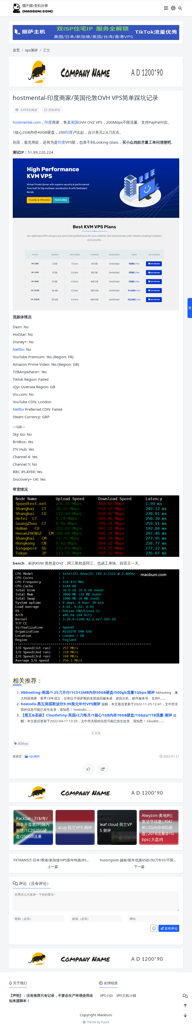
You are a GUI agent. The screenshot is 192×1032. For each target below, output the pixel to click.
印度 (48, 122)
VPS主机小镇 (126, 995)
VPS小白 (106, 995)
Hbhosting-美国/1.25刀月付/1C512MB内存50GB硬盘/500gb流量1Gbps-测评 (88, 692)
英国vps (22, 743)
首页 (16, 50)
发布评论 (171, 928)
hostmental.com (27, 122)
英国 (74, 122)
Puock (105, 1022)
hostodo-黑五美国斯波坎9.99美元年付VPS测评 (61, 703)
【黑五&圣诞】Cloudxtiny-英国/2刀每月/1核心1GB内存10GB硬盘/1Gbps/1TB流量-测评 (97, 714)
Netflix (18, 349)
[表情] (154, 928)
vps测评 (31, 50)
